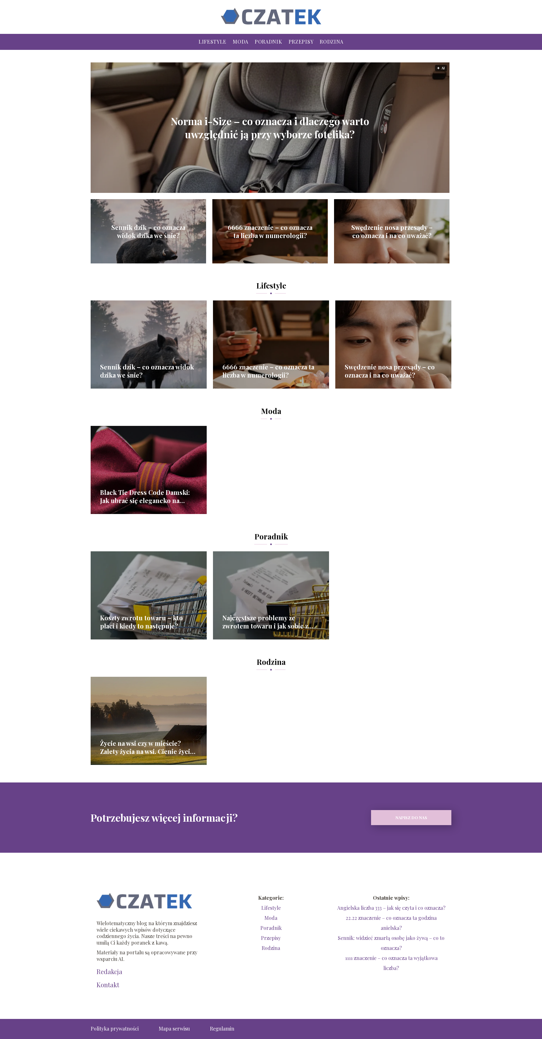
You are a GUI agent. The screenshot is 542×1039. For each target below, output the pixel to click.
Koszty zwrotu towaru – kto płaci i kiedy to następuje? (141, 622)
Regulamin (222, 1028)
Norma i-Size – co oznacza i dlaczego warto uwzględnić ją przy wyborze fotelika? (270, 127)
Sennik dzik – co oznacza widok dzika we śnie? (148, 231)
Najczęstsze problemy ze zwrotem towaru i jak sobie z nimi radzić (265, 622)
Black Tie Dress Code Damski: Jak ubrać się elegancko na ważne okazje (145, 496)
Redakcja (109, 971)
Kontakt (108, 985)
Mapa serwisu (174, 1028)
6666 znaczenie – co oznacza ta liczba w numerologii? (270, 231)
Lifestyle (212, 41)
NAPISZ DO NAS (411, 817)
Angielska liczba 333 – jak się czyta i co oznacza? (391, 907)
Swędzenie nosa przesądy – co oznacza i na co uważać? (392, 231)
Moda (240, 41)
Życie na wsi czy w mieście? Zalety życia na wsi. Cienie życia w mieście (146, 747)
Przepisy (301, 41)
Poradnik (268, 41)
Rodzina (331, 41)
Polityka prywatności (115, 1028)
